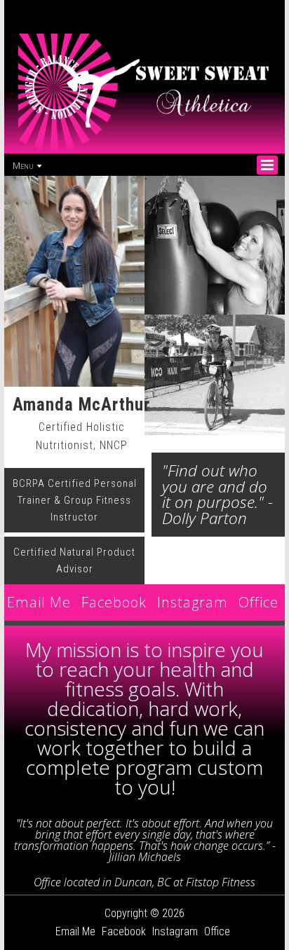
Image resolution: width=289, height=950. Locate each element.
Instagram (192, 602)
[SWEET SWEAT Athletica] (144, 148)
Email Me (39, 602)
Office (258, 602)
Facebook (114, 602)
